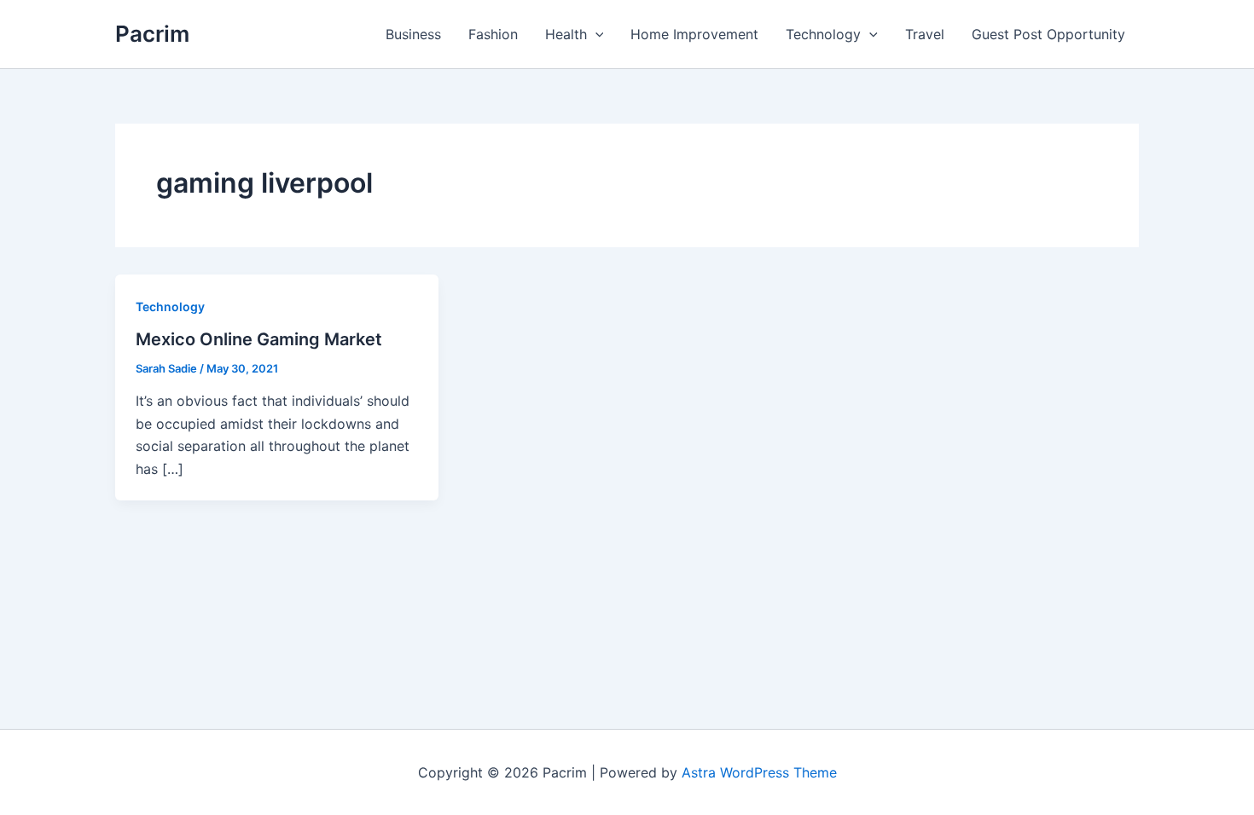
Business (413, 34)
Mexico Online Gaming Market (259, 339)
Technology (823, 34)
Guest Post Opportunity (1048, 34)
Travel (924, 34)
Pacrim (152, 33)
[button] (595, 34)
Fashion (493, 34)
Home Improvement (694, 34)
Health (566, 34)
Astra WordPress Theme (759, 772)
